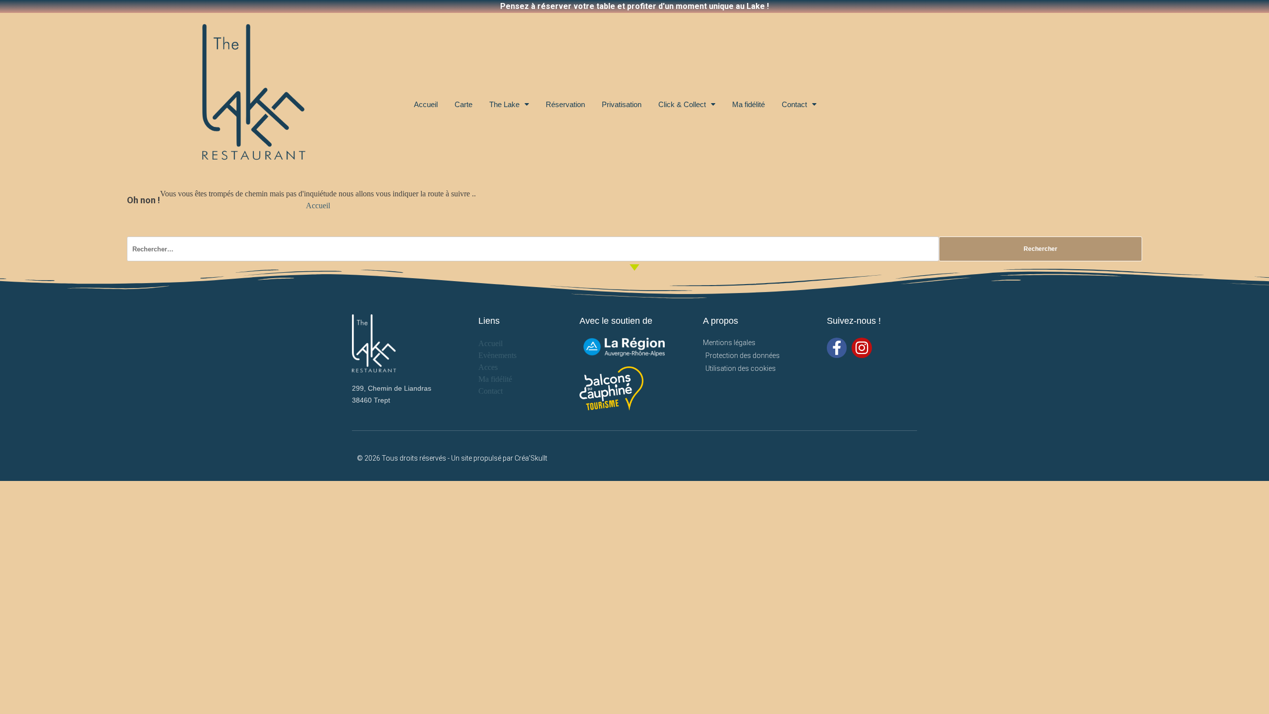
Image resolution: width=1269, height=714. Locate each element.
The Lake (504, 104)
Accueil (426, 104)
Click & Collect (682, 104)
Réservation (565, 104)
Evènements (497, 355)
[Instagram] (862, 348)
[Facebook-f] (837, 348)
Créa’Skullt (531, 458)
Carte (463, 104)
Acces (488, 367)
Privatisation (621, 104)
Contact (794, 104)
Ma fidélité (748, 104)
